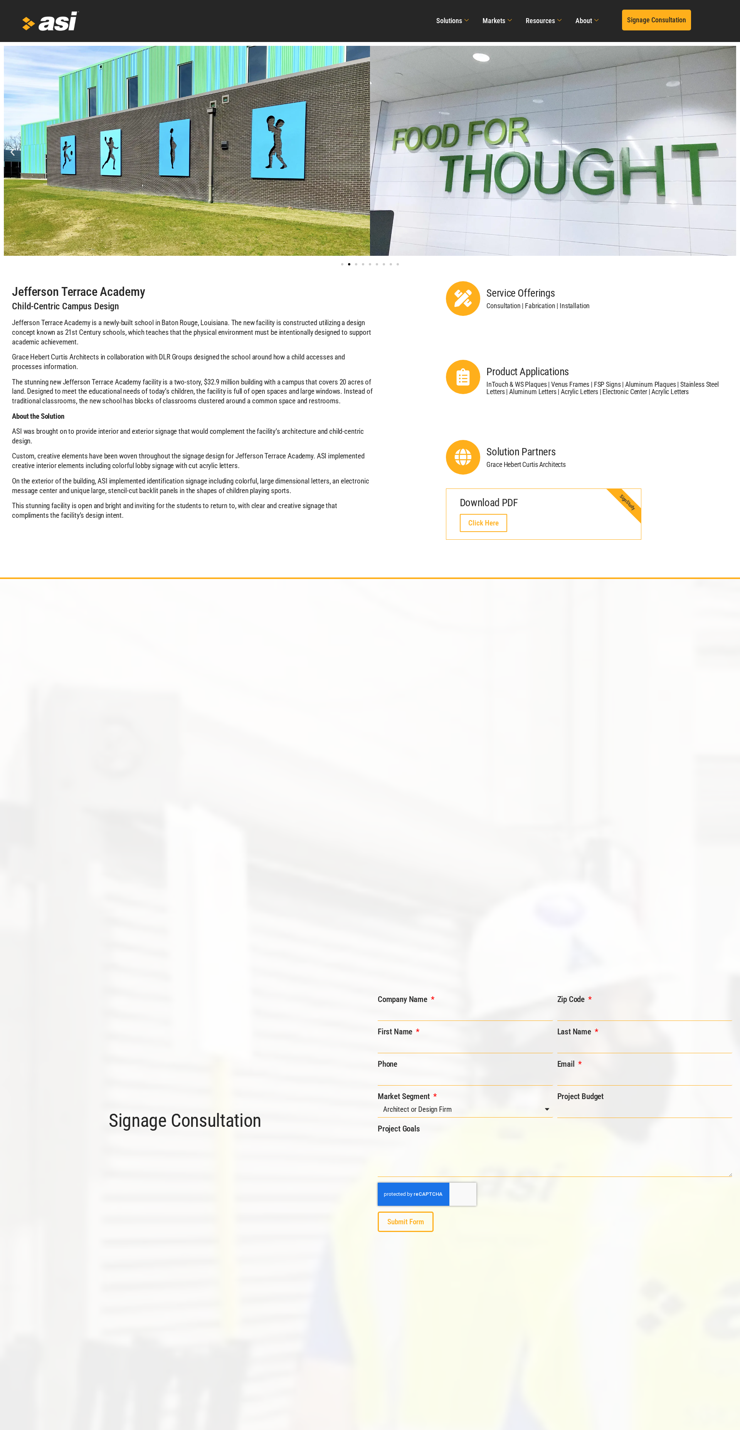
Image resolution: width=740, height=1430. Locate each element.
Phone (387, 1064)
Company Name (403, 999)
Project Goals (399, 1128)
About (583, 21)
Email (567, 1064)
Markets (494, 21)
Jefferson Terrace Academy (78, 291)
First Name (396, 1031)
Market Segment (404, 1096)
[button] (656, 20)
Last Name (575, 1031)
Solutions (449, 21)
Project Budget (580, 1096)
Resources (540, 21)
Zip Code (572, 999)
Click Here (483, 523)
